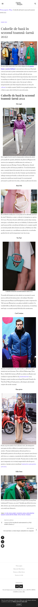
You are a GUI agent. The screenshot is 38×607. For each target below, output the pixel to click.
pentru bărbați (10, 69)
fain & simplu (13, 513)
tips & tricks (21, 515)
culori (6, 513)
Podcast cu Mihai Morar (19, 572)
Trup (6, 22)
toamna (28, 515)
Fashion (2, 22)
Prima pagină (4, 10)
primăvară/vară (24, 377)
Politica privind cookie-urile (20, 602)
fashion (19, 513)
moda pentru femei (11, 515)
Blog (10, 10)
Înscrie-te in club (19, 575)
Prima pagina (19, 566)
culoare (3, 87)
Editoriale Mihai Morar (19, 569)
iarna (24, 513)
